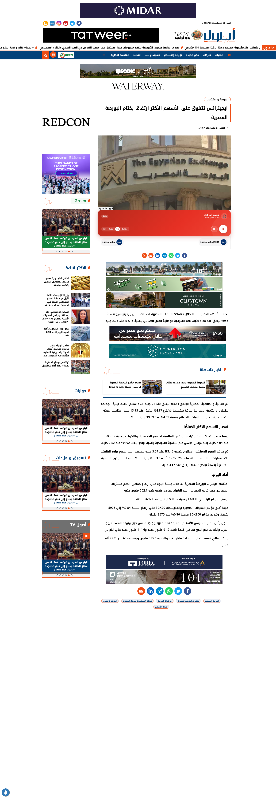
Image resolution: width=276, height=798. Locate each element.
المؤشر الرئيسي (110, 601)
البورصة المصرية (212, 601)
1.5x (111, 229)
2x (104, 229)
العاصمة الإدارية (120, 54)
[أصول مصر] (219, 35)
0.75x (124, 229)
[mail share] (150, 255)
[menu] (104, 55)
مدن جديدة (192, 54)
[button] (72, 251)
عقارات (219, 54)
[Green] (66, 55)
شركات (207, 54)
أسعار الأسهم (161, 607)
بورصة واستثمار (173, 54)
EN (53, 54)
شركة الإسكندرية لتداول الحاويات (137, 601)
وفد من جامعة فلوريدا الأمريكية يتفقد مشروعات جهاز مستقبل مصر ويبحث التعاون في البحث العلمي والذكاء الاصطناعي (139, 47)
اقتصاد (137, 54)
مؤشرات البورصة (165, 601)
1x (117, 229)
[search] (45, 55)
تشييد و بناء (152, 54)
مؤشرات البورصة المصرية (188, 601)
